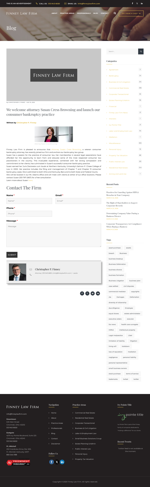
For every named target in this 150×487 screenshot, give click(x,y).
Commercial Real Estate (119, 88)
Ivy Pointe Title (115, 125)
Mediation (113, 137)
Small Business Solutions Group (88, 439)
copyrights (135, 291)
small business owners (118, 368)
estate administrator (132, 313)
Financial (112, 106)
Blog (95, 13)
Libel (130, 335)
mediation (132, 352)
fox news (112, 324)
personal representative (118, 363)
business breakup (116, 259)
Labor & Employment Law (85, 433)
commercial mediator (117, 291)
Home (53, 413)
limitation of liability (117, 341)
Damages (120, 297)
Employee (129, 308)
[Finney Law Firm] (21, 13)
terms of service (132, 374)
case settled (113, 286)
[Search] (114, 13)
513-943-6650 (11, 428)
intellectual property (127, 330)
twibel (125, 379)
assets (128, 248)
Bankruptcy (114, 76)
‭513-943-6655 (47, 273)
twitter (136, 379)
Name (10, 195)
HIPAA (111, 330)
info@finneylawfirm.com (16, 414)
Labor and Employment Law (120, 131)
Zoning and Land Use (117, 174)
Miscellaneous (114, 143)
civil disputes (129, 286)
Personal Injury (115, 149)
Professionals (84, 13)
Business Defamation (117, 264)
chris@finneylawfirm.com (62, 273)
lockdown (125, 346)
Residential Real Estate (118, 168)
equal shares (114, 313)
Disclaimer (55, 444)
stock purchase (115, 374)
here (30, 180)
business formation (116, 275)
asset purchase (115, 248)
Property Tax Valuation (118, 155)
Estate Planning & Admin (119, 100)
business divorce (115, 270)
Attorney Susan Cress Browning (66, 149)
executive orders (115, 319)
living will (112, 346)
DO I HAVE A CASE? (130, 13)
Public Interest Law (117, 162)
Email (59, 195)
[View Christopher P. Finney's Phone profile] (31, 275)
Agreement (113, 70)
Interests (112, 119)
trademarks (113, 379)
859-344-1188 (11, 455)
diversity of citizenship (117, 302)
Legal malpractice (116, 335)
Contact (105, 13)
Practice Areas (67, 13)
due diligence (114, 308)
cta (110, 297)
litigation (133, 341)
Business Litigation (116, 281)
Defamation (134, 297)
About (54, 13)
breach (111, 253)
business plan (134, 281)
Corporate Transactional (119, 94)
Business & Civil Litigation (119, 82)
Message (12, 221)
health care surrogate (129, 324)
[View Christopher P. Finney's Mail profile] (31, 269)
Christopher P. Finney (16, 102)
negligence (113, 357)
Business (123, 253)
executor (130, 319)
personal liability (129, 357)
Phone (10, 208)
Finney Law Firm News (118, 113)
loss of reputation (115, 352)
